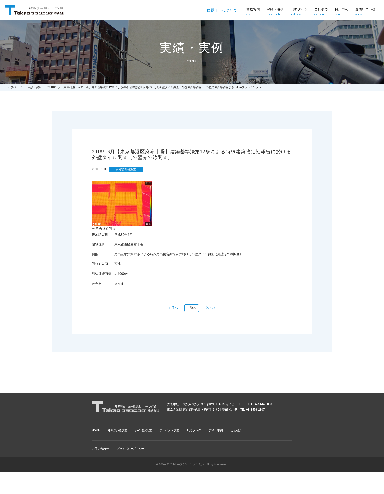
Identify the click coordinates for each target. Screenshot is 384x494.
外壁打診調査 (143, 430)
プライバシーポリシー (131, 448)
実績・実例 (35, 87)
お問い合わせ (365, 11)
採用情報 (341, 11)
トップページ (13, 87)
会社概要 (321, 11)
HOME (96, 430)
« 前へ (173, 308)
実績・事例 (275, 11)
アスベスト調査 (169, 430)
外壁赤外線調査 (117, 430)
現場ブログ (299, 11)
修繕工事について (222, 10)
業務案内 (253, 11)
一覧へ (191, 308)
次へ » (210, 308)
